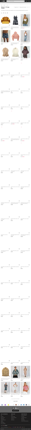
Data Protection (2, 422)
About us (12, 415)
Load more (15, 401)
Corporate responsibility (13, 417)
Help (1, 415)
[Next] (29, 7)
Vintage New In (16, 7)
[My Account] (26, 1)
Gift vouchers (22, 416)
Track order (2, 416)
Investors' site (12, 418)
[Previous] (13, 7)
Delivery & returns (3, 417)
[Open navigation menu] (1, 1)
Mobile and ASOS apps (24, 415)
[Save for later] (9, 25)
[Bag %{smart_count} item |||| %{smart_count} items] (30, 1)
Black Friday (22, 418)
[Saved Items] (28, 1)
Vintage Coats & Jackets (23, 7)
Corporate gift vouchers (23, 417)
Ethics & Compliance (3, 423)
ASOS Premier (2, 418)
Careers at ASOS (13, 416)
